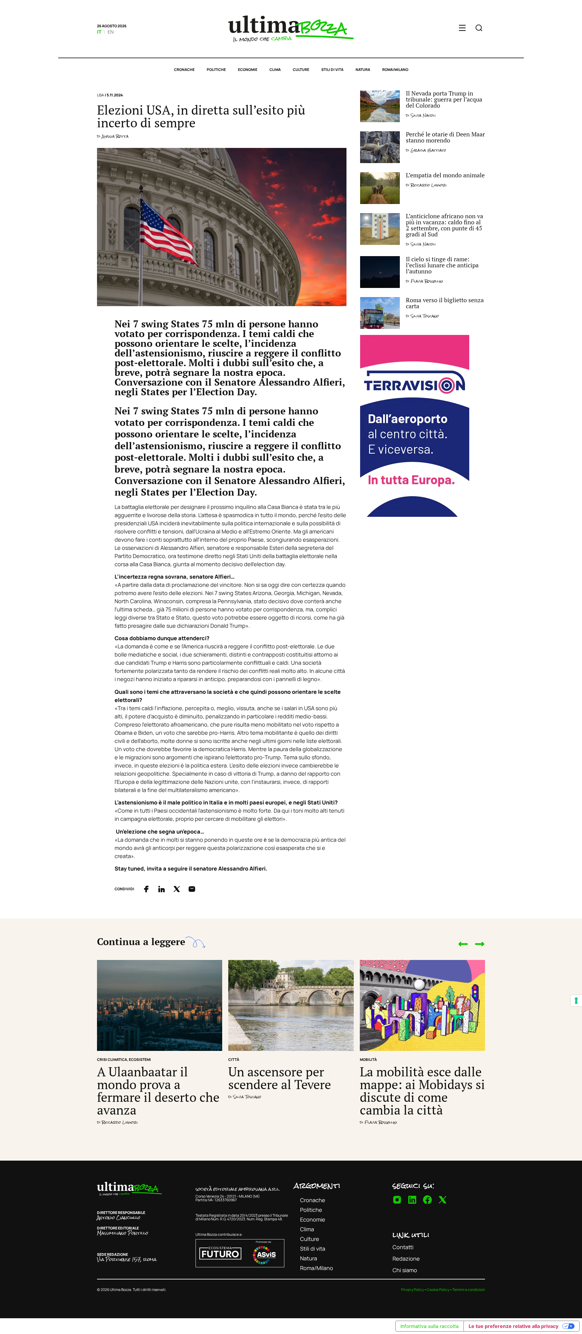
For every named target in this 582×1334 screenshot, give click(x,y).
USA (100, 95)
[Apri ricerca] (479, 29)
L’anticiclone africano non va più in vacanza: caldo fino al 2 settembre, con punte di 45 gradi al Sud (444, 225)
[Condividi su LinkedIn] (162, 889)
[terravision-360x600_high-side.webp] (414, 514)
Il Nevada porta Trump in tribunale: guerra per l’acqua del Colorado (444, 99)
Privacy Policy (412, 1289)
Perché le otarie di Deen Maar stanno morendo (445, 137)
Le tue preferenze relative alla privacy (513, 1326)
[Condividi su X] (177, 889)
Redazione (406, 1258)
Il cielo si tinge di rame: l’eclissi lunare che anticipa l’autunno (442, 265)
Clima (275, 69)
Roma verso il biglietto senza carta (445, 303)
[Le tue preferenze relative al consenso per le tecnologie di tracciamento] (576, 1000)
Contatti (403, 1247)
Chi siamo (405, 1270)
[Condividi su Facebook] (146, 889)
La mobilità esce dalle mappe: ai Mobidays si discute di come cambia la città (422, 1090)
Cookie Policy (438, 1289)
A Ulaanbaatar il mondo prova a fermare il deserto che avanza (158, 1090)
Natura (363, 69)
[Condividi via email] (192, 889)
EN (111, 31)
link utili (411, 1234)
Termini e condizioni (468, 1289)
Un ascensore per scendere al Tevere (279, 1078)
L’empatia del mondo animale (445, 175)
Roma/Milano (395, 69)
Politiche (216, 69)
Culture (301, 69)
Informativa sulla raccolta (429, 1326)
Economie (247, 69)
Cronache (184, 69)
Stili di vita (332, 69)
